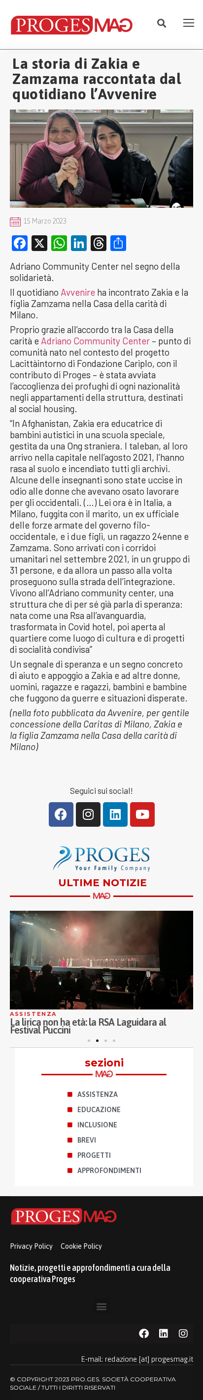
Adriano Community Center (95, 340)
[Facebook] (61, 814)
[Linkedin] (115, 814)
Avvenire (78, 292)
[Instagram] (88, 814)
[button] (162, 23)
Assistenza (33, 1013)
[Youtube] (142, 814)
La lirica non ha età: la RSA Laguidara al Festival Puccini (88, 1026)
